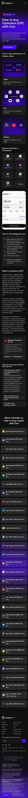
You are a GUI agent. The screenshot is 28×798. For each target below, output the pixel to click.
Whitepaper (17, 356)
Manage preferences (7, 791)
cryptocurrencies (14, 310)
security (4, 282)
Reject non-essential (18, 795)
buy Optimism (20, 302)
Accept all (6, 795)
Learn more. (14, 759)
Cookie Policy (16, 791)
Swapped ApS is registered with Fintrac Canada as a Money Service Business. (12, 769)
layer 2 (16, 274)
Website (7, 356)
